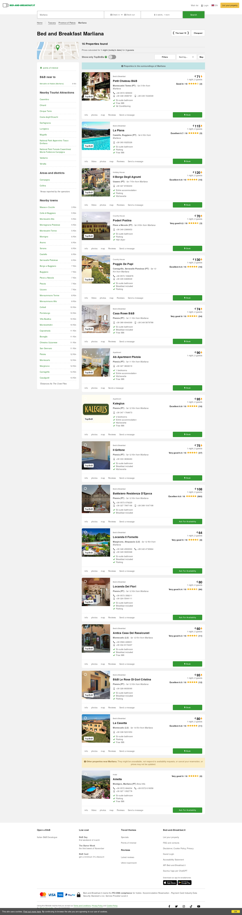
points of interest (50, 67)
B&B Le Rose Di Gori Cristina (132, 679)
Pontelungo (45, 313)
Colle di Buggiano (48, 213)
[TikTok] (191, 906)
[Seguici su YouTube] (198, 906)
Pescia (43, 283)
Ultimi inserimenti (129, 862)
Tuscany (52, 22)
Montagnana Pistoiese (50, 224)
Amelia (117, 779)
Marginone (45, 366)
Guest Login (168, 854)
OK (235, 911)
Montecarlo (45, 360)
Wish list (194, 5)
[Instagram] (184, 906)
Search (193, 14)
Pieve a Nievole (47, 277)
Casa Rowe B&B (123, 313)
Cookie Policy (112, 905)
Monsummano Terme (49, 295)
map (103, 114)
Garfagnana (45, 122)
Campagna (45, 179)
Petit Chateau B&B (125, 81)
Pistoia (43, 354)
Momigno (44, 236)
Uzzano (43, 289)
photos (94, 114)
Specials (125, 837)
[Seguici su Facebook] (170, 906)
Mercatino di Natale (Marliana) (52, 83)
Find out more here (32, 911)
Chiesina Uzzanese (48, 342)
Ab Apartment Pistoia (127, 357)
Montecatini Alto (47, 218)
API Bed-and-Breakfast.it (174, 865)
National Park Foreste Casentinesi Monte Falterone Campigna (55, 150)
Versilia (43, 163)
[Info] (106, 57)
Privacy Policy (97, 905)
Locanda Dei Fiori (124, 586)
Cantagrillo (45, 371)
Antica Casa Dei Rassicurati (131, 633)
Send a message (127, 114)
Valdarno (44, 157)
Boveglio (44, 336)
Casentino (44, 99)
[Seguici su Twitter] (176, 906)
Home (39, 22)
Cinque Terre (46, 111)
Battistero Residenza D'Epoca (132, 493)
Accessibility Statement (173, 859)
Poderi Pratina (122, 220)
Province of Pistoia (67, 22)
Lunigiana (44, 128)
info (86, 114)
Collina (43, 185)
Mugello (43, 134)
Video (93, 161)
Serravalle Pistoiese (49, 260)
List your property (230, 5)
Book (188, 114)
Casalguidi (44, 377)
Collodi (43, 307)
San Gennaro (46, 348)
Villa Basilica (45, 318)
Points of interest (128, 842)
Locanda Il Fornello (125, 537)
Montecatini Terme (48, 230)
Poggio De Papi (123, 264)
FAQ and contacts (171, 842)
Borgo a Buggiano (48, 266)
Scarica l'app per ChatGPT (175, 870)
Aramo (43, 242)
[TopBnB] (112, 57)
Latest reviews (127, 857)
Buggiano (44, 271)
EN (216, 5)
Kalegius (119, 403)
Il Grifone (119, 450)
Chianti (43, 105)
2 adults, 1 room (162, 14)
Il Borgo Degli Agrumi (127, 177)
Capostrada (45, 330)
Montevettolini (46, 324)
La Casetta (120, 723)
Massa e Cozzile (47, 207)
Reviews (112, 114)
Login (206, 5)
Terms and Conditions (82, 905)
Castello (43, 254)
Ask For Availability (187, 521)
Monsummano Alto (48, 301)
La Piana (118, 130)
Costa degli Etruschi (49, 117)
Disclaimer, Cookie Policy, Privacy (178, 848)
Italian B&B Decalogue (47, 837)
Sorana (43, 248)
